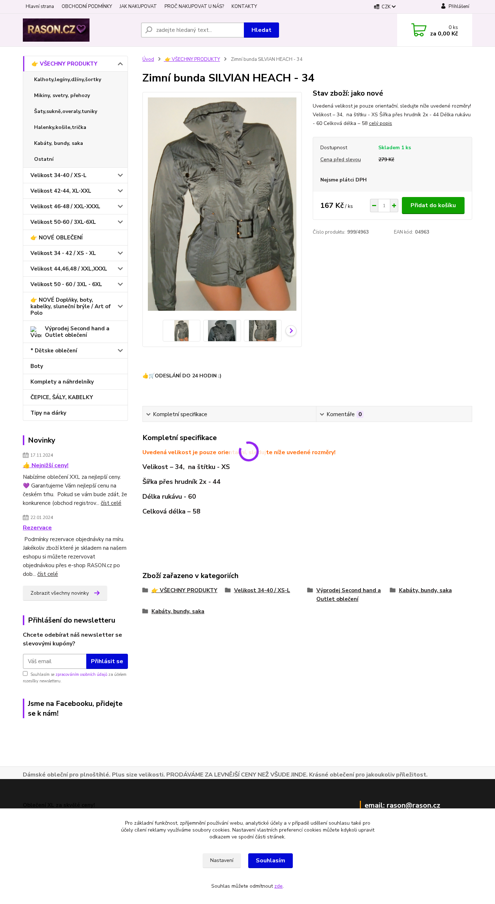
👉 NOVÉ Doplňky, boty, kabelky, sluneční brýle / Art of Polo (70, 306)
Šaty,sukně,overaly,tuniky (65, 111)
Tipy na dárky (48, 413)
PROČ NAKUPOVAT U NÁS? (194, 6)
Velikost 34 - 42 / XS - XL (63, 253)
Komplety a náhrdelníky (62, 381)
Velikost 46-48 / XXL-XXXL (65, 206)
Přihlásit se (107, 661)
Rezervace (37, 528)
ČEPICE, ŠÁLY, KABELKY (61, 397)
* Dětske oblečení (53, 350)
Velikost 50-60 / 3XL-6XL (63, 222)
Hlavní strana (40, 6)
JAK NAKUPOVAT (138, 6)
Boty (36, 366)
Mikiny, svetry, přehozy (62, 95)
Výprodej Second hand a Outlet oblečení (77, 332)
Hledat (261, 30)
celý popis (380, 123)
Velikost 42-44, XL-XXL (60, 190)
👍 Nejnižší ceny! (45, 465)
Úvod (148, 59)
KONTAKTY (244, 6)
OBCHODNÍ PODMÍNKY (87, 6)
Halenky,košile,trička (60, 127)
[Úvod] (79, 30)
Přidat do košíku (433, 205)
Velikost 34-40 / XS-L (58, 175)
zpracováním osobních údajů (81, 674)
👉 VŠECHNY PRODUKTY (64, 63)
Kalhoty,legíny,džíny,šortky (67, 79)
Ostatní (44, 159)
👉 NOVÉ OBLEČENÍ (56, 237)
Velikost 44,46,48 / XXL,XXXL (68, 268)
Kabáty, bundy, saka (58, 143)
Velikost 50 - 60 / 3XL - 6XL (66, 284)
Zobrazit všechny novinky (59, 593)
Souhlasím (270, 861)
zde (278, 886)
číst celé (111, 503)
